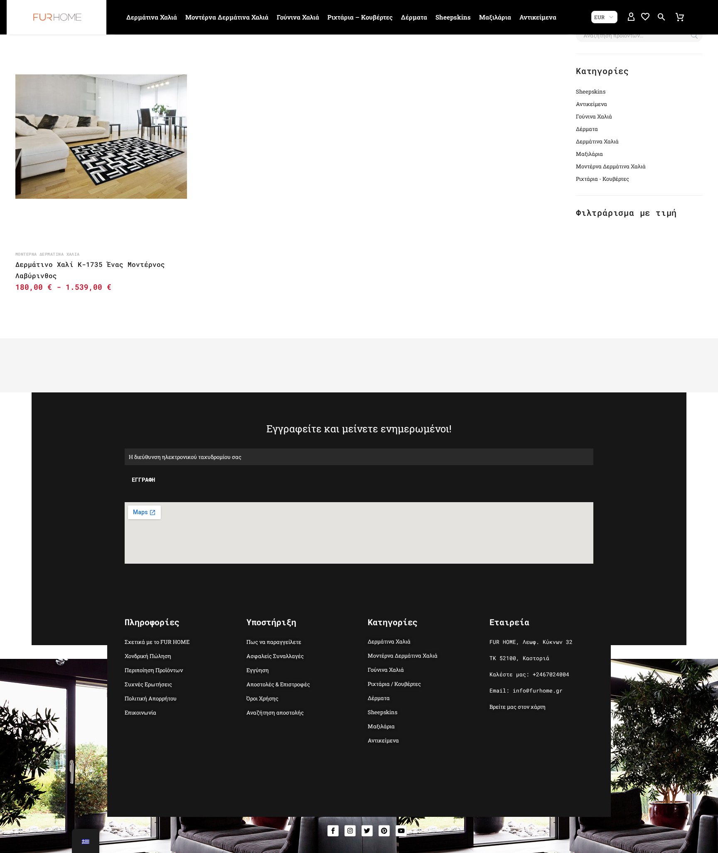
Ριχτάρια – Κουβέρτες (360, 17)
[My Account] (631, 17)
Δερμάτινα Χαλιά (151, 17)
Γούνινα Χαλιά (298, 17)
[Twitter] (367, 830)
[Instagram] (350, 830)
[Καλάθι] (680, 17)
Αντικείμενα (537, 17)
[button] (661, 17)
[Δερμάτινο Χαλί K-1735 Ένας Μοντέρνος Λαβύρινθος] (101, 136)
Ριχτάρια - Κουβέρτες (602, 178)
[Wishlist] (645, 17)
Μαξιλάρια (495, 17)
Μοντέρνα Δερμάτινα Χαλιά (226, 17)
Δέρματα (414, 17)
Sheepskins (453, 17)
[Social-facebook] (333, 830)
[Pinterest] (384, 830)
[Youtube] (401, 830)
